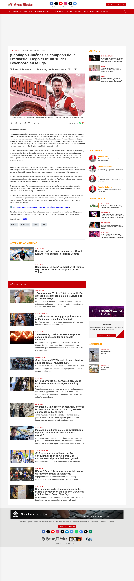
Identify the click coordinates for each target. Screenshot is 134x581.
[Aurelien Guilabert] (93, 189)
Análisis (46, 11)
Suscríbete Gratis (106, 335)
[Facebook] (51, 3)
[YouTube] (61, 3)
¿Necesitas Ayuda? (67, 527)
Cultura (69, 11)
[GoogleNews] (81, 531)
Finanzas (38, 11)
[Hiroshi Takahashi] (93, 169)
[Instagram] (65, 3)
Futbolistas (25, 224)
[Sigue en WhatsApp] (79, 123)
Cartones (54, 11)
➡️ (11, 207)
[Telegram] (24, 123)
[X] (56, 3)
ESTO (25, 219)
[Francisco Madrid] (93, 179)
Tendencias (77, 11)
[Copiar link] (34, 123)
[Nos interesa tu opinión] (67, 514)
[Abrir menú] (9, 11)
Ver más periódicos (116, 5)
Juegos (105, 11)
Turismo (99, 11)
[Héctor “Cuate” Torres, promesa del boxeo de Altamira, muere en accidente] (22, 475)
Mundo (31, 11)
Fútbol (35, 224)
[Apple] (86, 531)
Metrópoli (23, 11)
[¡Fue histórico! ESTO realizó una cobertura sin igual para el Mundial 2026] (22, 366)
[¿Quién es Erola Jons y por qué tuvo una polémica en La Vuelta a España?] (22, 320)
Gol (44, 224)
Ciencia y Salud (88, 11)
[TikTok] (70, 3)
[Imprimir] (38, 123)
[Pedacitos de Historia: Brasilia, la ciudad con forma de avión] (94, 206)
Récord (13, 224)
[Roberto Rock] (93, 158)
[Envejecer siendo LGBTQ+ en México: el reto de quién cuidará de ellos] (94, 225)
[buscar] (125, 11)
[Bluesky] (75, 3)
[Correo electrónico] (29, 123)
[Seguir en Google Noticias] (83, 123)
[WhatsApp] (20, 123)
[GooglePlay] (90, 531)
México (15, 11)
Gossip (61, 11)
